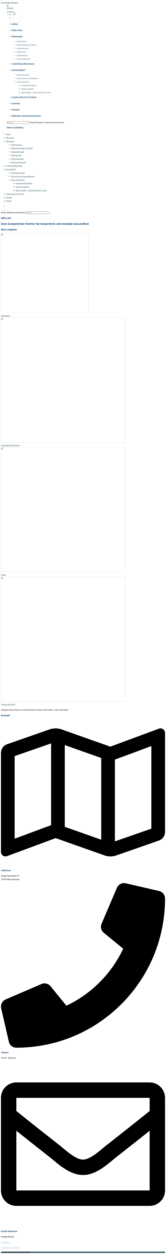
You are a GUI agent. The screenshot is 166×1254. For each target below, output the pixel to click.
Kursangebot (11, 169)
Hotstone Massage (18, 162)
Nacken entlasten (22, 187)
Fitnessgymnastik (18, 173)
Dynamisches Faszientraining (22, 176)
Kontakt (9, 197)
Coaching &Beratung (14, 166)
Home (8, 134)
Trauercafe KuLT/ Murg (15, 194)
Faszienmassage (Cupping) (22, 148)
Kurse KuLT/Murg (18, 180)
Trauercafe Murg (8, 704)
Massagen (10, 141)
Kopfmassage (16, 145)
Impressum (5, 1242)
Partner (9, 201)
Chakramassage (17, 152)
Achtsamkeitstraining (24, 183)
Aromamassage (17, 159)
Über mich (10, 138)
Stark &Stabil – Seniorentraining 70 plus (31, 190)
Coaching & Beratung (10, 445)
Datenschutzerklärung (10, 1248)
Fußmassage (16, 155)
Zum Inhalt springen (9, 3)
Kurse (3, 575)
